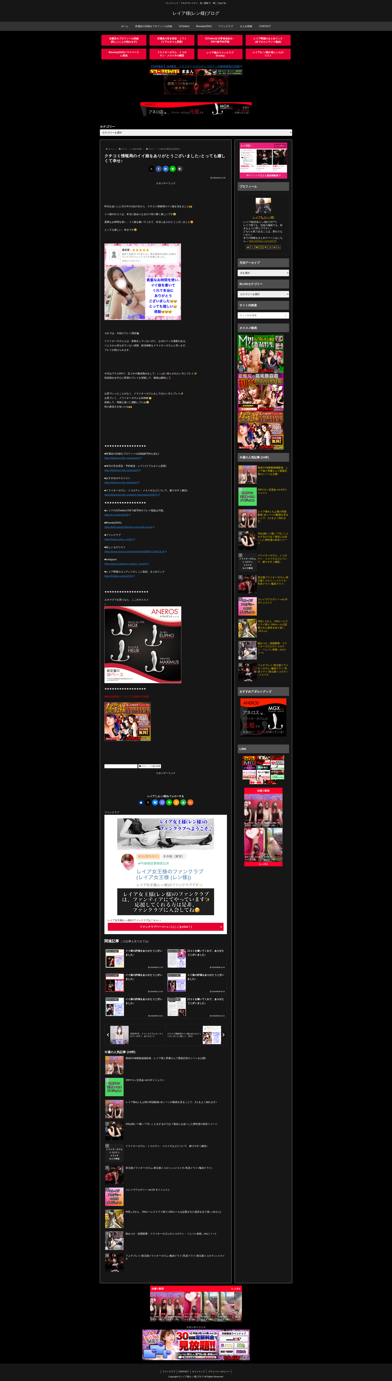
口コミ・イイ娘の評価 (151, 766)
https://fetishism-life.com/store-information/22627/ (130, 495)
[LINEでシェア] (173, 169)
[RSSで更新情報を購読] (190, 802)
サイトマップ (198, 1371)
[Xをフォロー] (148, 802)
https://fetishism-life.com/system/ (121, 458)
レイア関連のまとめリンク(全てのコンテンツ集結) (268, 40)
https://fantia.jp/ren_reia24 (118, 539)
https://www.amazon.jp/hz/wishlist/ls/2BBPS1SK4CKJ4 (134, 551)
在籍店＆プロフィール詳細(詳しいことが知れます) (124, 40)
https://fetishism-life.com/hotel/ (120, 482)
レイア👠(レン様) (263, 217)
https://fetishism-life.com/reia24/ (121, 470)
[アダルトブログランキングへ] (277, 762)
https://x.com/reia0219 (116, 515)
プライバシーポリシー (219, 1371)
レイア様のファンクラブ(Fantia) (220, 54)
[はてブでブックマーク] (166, 169)
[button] (180, 169)
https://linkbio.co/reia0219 (118, 576)
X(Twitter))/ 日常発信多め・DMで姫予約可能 (220, 40)
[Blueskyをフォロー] (155, 802)
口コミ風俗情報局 (269, 175)
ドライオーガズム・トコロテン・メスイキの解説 (172, 54)
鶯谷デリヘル (251, 175)
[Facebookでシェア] (159, 169)
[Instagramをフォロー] (162, 802)
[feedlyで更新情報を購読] (183, 802)
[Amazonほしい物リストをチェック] (176, 802)
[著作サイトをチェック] (141, 802)
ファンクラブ (168, 1371)
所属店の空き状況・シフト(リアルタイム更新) (172, 40)
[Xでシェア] (151, 169)
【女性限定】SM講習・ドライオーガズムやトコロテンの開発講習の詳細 (194, 66)
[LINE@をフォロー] (169, 802)
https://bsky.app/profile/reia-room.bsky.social (128, 527)
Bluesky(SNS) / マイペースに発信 (124, 54)
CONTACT (184, 1371)
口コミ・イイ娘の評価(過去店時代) (122, 766)
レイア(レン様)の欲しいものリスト (268, 54)
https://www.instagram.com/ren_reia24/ (125, 564)
